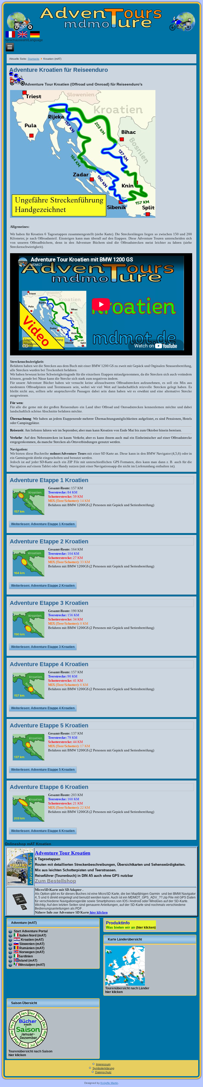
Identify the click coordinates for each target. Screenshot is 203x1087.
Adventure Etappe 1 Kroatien (49, 480)
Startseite (33, 58)
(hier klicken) (146, 927)
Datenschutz (103, 1072)
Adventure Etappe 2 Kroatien (49, 541)
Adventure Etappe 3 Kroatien (49, 603)
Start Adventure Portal (31, 931)
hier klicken (98, 912)
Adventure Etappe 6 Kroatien (49, 787)
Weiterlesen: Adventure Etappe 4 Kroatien (43, 708)
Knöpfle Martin (109, 1082)
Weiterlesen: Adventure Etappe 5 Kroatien (43, 769)
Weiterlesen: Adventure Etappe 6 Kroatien (43, 831)
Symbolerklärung (103, 1068)
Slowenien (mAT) (31, 944)
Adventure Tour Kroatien (62, 853)
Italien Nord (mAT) (32, 935)
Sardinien (26, 956)
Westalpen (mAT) (32, 965)
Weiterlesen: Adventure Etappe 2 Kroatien (43, 585)
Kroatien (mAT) (32, 940)
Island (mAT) (28, 960)
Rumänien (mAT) (31, 948)
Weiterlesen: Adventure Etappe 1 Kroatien (43, 524)
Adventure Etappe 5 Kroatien (49, 725)
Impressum (103, 1064)
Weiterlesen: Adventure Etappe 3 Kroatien (43, 647)
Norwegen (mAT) (31, 952)
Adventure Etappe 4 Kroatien (49, 664)
